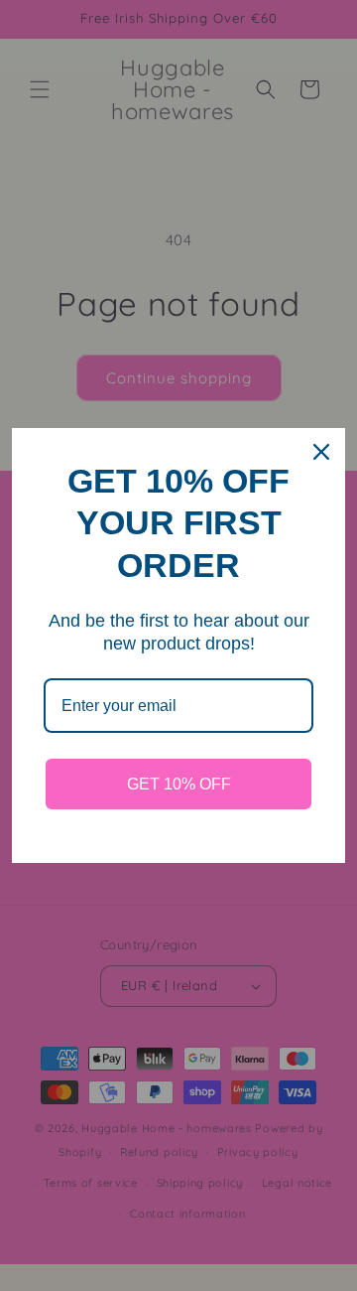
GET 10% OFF (179, 784)
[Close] (321, 452)
